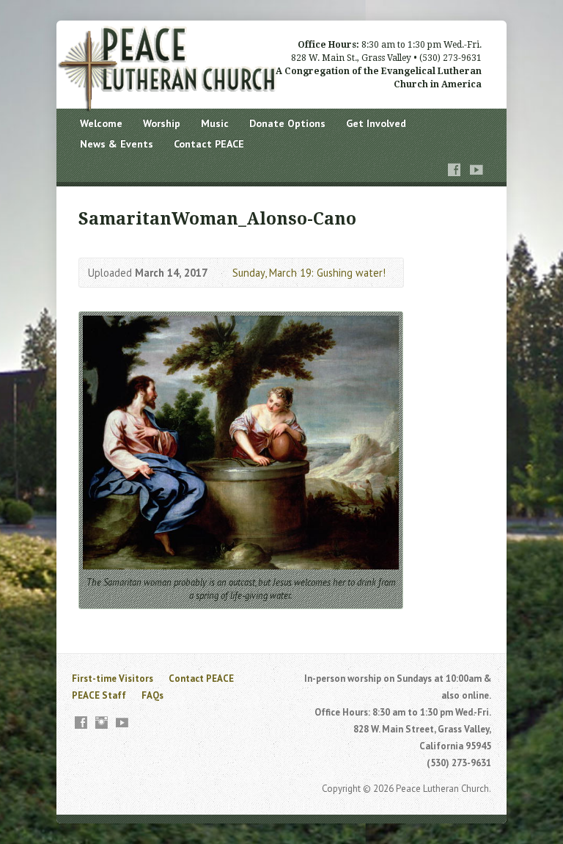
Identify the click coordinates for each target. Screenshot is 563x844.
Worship (161, 123)
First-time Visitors (112, 678)
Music (215, 123)
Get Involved (376, 123)
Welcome (101, 123)
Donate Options (287, 123)
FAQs (152, 695)
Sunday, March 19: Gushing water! (309, 273)
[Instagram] (101, 722)
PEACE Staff (99, 695)
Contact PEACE (209, 143)
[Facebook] (454, 170)
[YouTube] (476, 170)
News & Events (116, 143)
